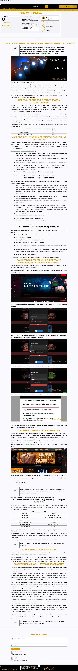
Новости (30, 10)
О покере (39, 10)
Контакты (73, 10)
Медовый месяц (49, 552)
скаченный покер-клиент (30, 444)
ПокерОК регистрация (7, 27)
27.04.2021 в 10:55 (23, 657)
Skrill (37, 24)
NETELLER (33, 24)
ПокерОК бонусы (6, 22)
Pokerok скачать (6, 25)
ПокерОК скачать (6, 24)
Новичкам (4, 10)
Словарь (48, 10)
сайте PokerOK (46, 53)
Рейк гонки (21, 10)
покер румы (13, 10)
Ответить (13, 655)
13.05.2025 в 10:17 (21, 651)
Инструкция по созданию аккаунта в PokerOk (22, 151)
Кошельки (65, 10)
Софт (56, 10)
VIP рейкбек (65, 6)
